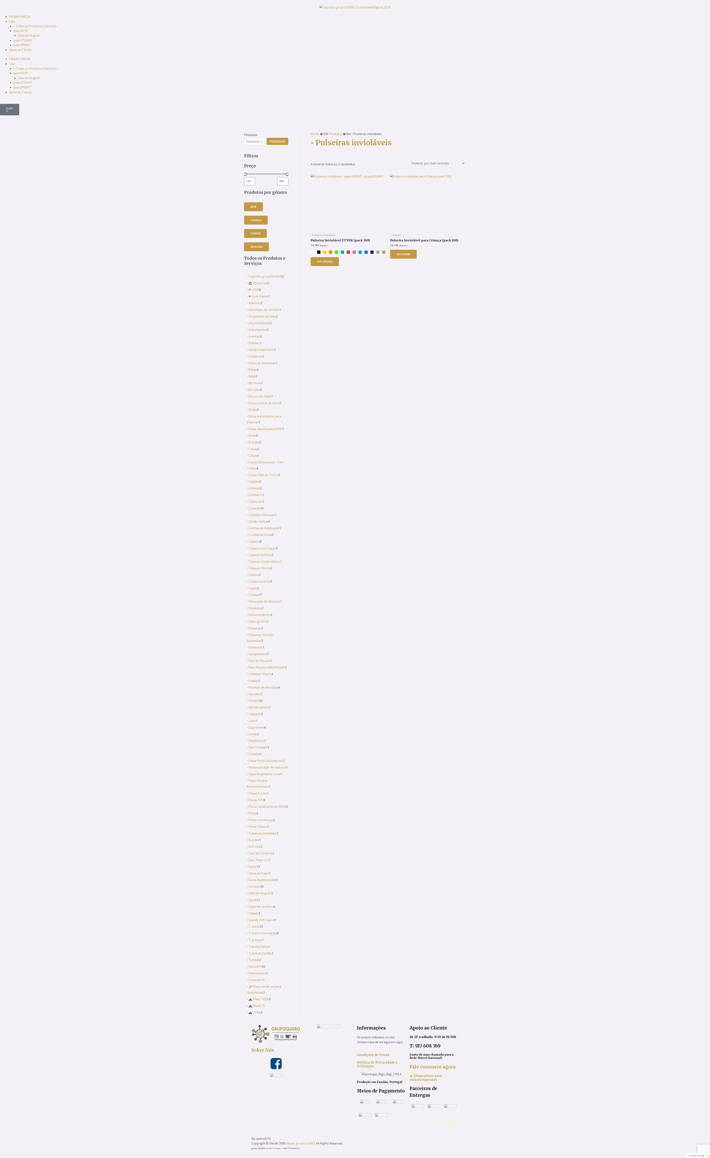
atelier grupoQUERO (300, 1143)
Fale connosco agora (433, 1067)
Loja (12, 21)
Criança (255, 220)
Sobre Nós (262, 1050)
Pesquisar (251, 135)
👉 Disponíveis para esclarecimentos (426, 1078)
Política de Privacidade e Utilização (377, 1064)
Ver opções (325, 261)
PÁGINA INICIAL (20, 17)
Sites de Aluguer (29, 36)
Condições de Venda (373, 1055)
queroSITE (20, 31)
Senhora (256, 246)
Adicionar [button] (403, 254)
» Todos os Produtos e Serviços (35, 26)
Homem (255, 233)
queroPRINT (22, 45)
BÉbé (253, 206)
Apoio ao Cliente (20, 50)
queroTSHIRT (22, 40)
